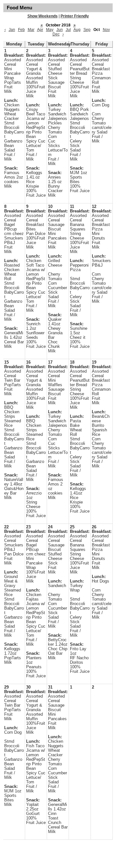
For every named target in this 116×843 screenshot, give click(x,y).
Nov (106, 29)
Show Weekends (42, 16)
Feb (21, 29)
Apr (40, 29)
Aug (77, 29)
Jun (59, 29)
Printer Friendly (75, 16)
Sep (87, 29)
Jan (12, 29)
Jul (68, 29)
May (49, 29)
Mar (31, 29)
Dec (56, 34)
